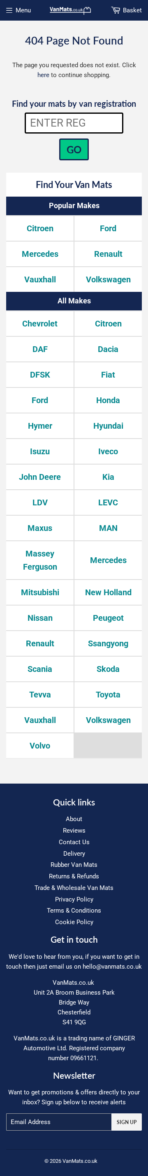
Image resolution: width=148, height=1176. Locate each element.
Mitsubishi (40, 592)
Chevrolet (40, 324)
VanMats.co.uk (79, 1161)
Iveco (108, 451)
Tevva (40, 694)
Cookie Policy (74, 922)
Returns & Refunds (74, 876)
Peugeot (108, 618)
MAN (108, 528)
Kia (108, 477)
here (43, 75)
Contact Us (74, 842)
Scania (40, 669)
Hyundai (108, 426)
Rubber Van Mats (74, 865)
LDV (40, 502)
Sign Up (126, 1122)
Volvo (40, 746)
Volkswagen (108, 279)
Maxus (40, 528)
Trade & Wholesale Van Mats (74, 888)
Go (74, 149)
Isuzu (40, 451)
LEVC (108, 502)
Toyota (108, 694)
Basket (132, 10)
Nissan (40, 618)
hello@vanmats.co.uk (112, 966)
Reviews (74, 830)
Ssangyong (108, 643)
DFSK (40, 375)
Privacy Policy (74, 899)
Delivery (74, 853)
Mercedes (40, 254)
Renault (108, 254)
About (74, 819)
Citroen (40, 228)
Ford (108, 228)
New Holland (108, 592)
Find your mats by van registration (74, 103)
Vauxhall (40, 279)
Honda (108, 400)
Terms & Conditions (74, 910)
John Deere (40, 477)
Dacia (108, 349)
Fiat (108, 375)
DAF (40, 349)
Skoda (108, 669)
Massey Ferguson (40, 560)
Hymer (40, 426)
